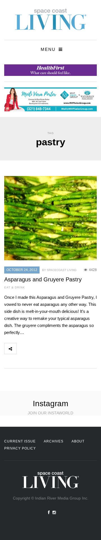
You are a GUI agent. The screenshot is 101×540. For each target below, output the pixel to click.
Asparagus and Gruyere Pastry (43, 279)
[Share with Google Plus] (47, 348)
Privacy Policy (20, 448)
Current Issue (20, 441)
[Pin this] (59, 348)
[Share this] (22, 348)
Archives (53, 441)
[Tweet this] (35, 348)
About (78, 441)
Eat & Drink (14, 287)
